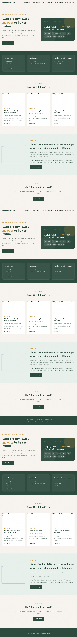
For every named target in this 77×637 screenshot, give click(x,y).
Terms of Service (48, 419)
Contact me (38, 198)
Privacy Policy (39, 419)
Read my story (36, 167)
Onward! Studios (46, 421)
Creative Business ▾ (47, 2)
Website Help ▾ (26, 2)
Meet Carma (8, 43)
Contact (71, 2)
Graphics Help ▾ (36, 2)
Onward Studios (8, 3)
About (66, 2)
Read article (7, 123)
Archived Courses (58, 2)
